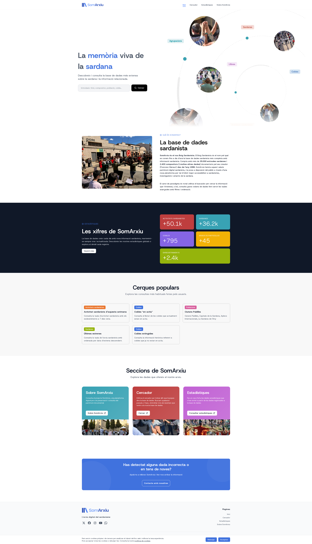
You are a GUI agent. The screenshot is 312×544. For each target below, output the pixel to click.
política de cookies (142, 541)
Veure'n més (89, 251)
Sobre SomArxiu (223, 5)
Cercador (194, 5)
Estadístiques (207, 5)
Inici (184, 5)
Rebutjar (211, 540)
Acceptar (224, 540)
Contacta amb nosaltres (156, 483)
